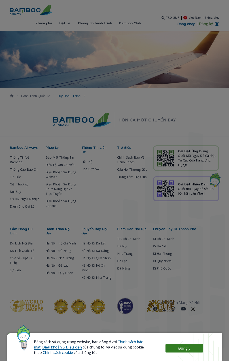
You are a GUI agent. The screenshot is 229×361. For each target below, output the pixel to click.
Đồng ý (184, 348)
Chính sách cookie (58, 352)
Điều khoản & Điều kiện (62, 347)
